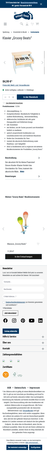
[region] (23, 62)
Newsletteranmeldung (29, 2)
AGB (9, 387)
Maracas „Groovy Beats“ (17, 243)
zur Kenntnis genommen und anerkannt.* (24, 303)
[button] (40, 4)
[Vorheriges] (5, 62)
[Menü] (5, 24)
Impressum (35, 387)
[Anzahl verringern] (5, 97)
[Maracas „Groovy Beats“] (23, 223)
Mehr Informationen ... (32, 443)
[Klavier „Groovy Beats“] (23, 62)
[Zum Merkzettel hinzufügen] (38, 244)
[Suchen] (21, 24)
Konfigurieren (35, 447)
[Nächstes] (42, 62)
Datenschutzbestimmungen (15, 302)
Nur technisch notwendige (17, 447)
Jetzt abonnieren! (10, 313)
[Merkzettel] (32, 24)
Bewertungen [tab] (10, 176)
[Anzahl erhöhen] (13, 97)
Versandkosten (28, 410)
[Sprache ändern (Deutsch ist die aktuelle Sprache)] (42, 25)
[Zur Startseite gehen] (23, 15)
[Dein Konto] (27, 24)
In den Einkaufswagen (23, 256)
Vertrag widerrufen (10, 331)
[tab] (22, 164)
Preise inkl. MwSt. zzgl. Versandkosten (16, 85)
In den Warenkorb (30, 97)
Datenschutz (20, 387)
